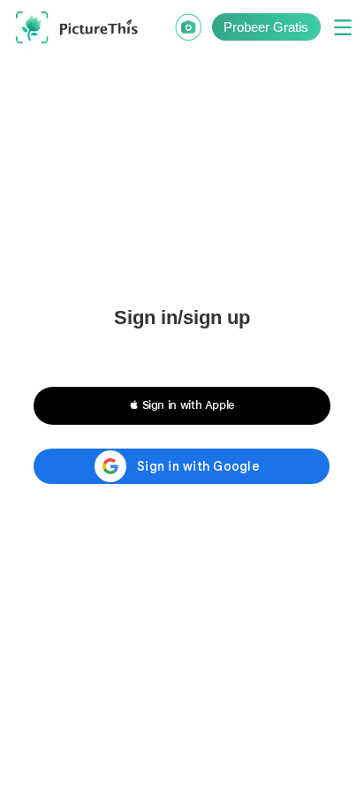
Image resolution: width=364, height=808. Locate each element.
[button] (181, 405)
